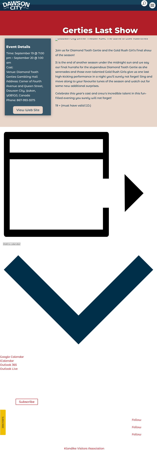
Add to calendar (11, 244)
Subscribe (26, 402)
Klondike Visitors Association (84, 448)
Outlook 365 (8, 365)
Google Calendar (12, 357)
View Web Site (27, 110)
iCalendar (7, 361)
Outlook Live (9, 369)
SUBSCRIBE (3, 422)
